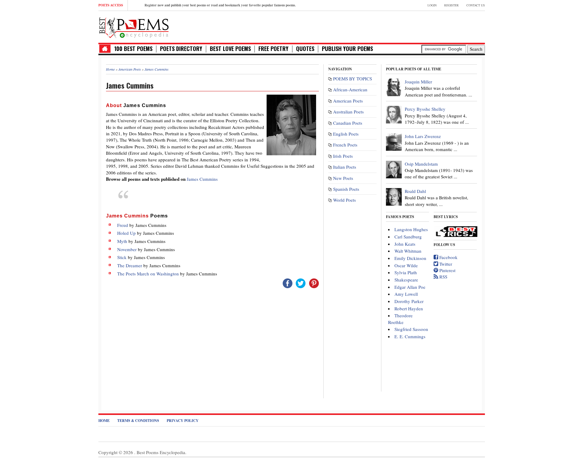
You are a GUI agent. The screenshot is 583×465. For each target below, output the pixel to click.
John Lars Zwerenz (423, 136)
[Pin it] (314, 283)
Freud (122, 225)
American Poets (348, 101)
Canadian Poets (347, 123)
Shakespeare (406, 280)
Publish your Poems (347, 48)
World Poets (344, 200)
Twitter (445, 264)
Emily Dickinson (410, 258)
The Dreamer (129, 265)
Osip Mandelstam (421, 164)
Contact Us (475, 5)
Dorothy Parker (409, 301)
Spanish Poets (346, 189)
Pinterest (446, 270)
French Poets (345, 145)
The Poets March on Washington (148, 274)
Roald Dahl (415, 191)
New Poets (343, 178)
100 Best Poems (133, 48)
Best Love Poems (230, 48)
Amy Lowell (406, 294)
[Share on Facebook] (287, 283)
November (127, 249)
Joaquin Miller (418, 82)
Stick (122, 257)
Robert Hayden (408, 308)
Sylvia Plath (405, 272)
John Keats (404, 244)
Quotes (305, 48)
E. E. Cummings (409, 336)
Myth (122, 241)
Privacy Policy (183, 420)
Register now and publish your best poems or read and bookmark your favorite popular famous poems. (220, 5)
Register (451, 5)
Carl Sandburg (408, 237)
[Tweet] (300, 283)
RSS (442, 277)
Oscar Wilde (406, 265)
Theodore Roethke (400, 318)
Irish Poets (343, 156)
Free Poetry (273, 48)
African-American (350, 89)
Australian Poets (348, 112)
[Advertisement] (414, 26)
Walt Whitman (407, 251)
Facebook (448, 257)
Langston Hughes (411, 229)
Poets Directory (181, 48)
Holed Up (126, 233)
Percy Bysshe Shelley (425, 109)
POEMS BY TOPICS (352, 79)
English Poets (346, 134)
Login (432, 5)
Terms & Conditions (138, 420)
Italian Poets (344, 167)
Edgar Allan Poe (409, 287)
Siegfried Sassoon (411, 329)
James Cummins (202, 179)
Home (104, 420)
